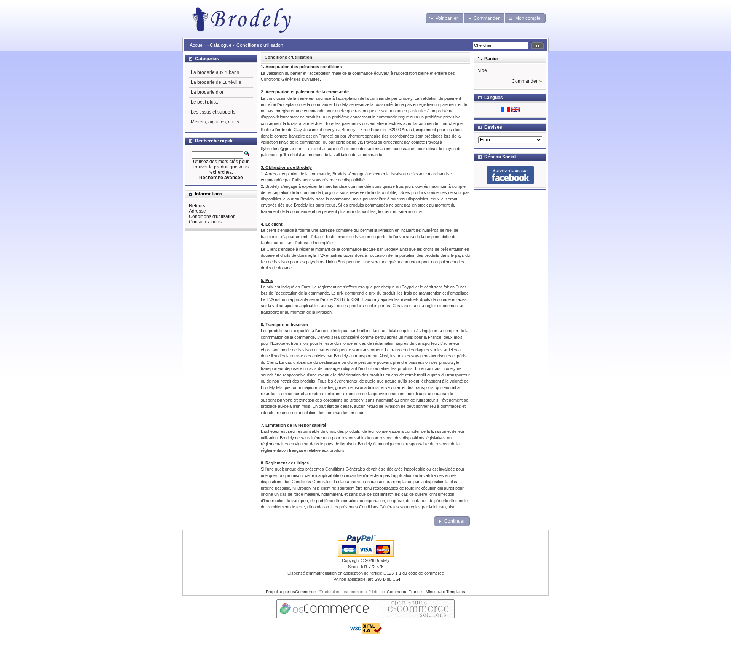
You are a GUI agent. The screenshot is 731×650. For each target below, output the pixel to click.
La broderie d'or (207, 92)
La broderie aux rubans (215, 72)
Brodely (382, 560)
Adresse (197, 211)
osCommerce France (402, 591)
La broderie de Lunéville (216, 82)
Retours (197, 205)
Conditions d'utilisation (259, 45)
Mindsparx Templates (445, 591)
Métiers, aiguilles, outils (215, 122)
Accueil (197, 45)
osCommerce (303, 591)
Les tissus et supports (213, 112)
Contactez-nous (205, 221)
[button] (444, 18)
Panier (491, 58)
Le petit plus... (205, 102)
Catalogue (220, 45)
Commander (525, 81)
